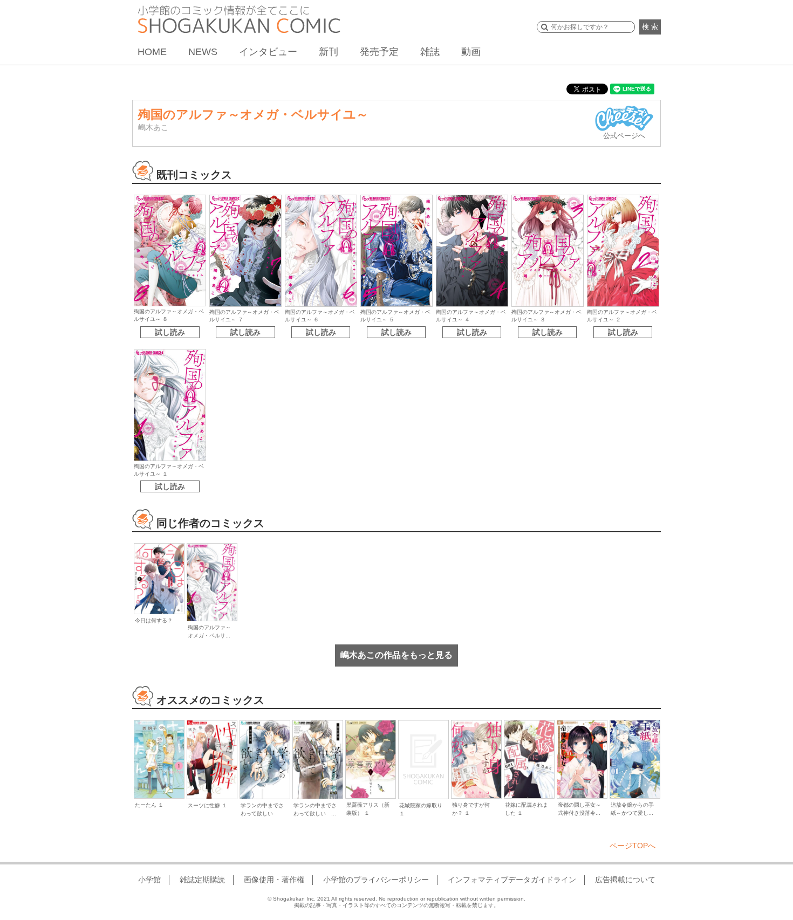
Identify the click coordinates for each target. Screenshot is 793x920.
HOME (152, 51)
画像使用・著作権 (274, 879)
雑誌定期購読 (202, 879)
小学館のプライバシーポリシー (376, 879)
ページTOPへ (632, 845)
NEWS (202, 51)
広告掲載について (625, 879)
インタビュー (268, 51)
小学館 (149, 879)
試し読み (170, 332)
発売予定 (379, 51)
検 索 (650, 27)
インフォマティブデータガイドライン (512, 879)
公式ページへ (624, 136)
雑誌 (430, 51)
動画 (471, 51)
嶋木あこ (153, 127)
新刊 (328, 51)
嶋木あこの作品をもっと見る (396, 655)
